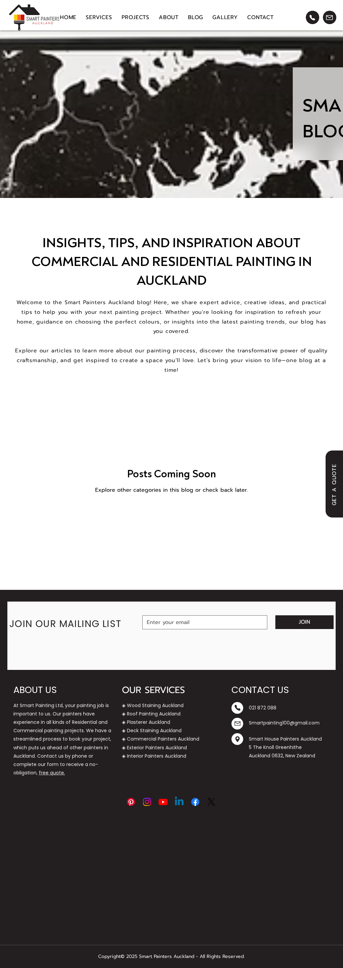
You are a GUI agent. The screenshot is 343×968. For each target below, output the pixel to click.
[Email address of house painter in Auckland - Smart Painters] (237, 724)
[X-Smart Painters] (211, 802)
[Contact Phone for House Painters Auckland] (312, 17)
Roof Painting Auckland (154, 713)
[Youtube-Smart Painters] (163, 802)
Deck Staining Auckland (154, 730)
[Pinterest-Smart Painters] (131, 802)
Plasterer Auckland (148, 722)
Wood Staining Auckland (155, 705)
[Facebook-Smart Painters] (195, 802)
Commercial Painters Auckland (163, 739)
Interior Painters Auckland (156, 756)
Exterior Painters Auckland (157, 747)
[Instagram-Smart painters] (147, 802)
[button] (98, 17)
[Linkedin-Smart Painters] (179, 802)
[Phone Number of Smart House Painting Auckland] (237, 708)
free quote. (52, 772)
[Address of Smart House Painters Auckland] (237, 739)
